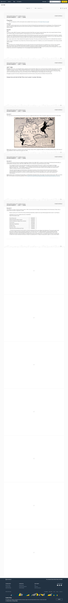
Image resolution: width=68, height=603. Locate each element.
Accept (59, 599)
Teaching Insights (21, 587)
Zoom (35, 8)
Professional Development (23, 586)
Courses (9, 1)
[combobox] (54, 2)
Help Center (36, 586)
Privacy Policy (15, 600)
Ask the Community (37, 587)
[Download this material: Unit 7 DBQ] (64, 8)
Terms (54, 591)
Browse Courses (8, 585)
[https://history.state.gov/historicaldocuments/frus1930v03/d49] (54, 237)
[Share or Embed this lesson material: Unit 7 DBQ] (66, 8)
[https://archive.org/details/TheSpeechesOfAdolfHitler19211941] (46, 289)
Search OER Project (8, 587)
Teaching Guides (21, 585)
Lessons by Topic (8, 586)
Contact (60, 591)
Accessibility (46, 591)
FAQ (35, 585)
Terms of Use (9, 600)
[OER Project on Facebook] (57, 585)
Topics (14, 1)
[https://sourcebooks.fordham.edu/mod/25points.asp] (49, 275)
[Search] (59, 1)
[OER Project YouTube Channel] (59, 585)
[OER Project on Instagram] (61, 585)
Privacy (57, 591)
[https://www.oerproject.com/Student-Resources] (44, 21)
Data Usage (50, 591)
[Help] (48, 1)
